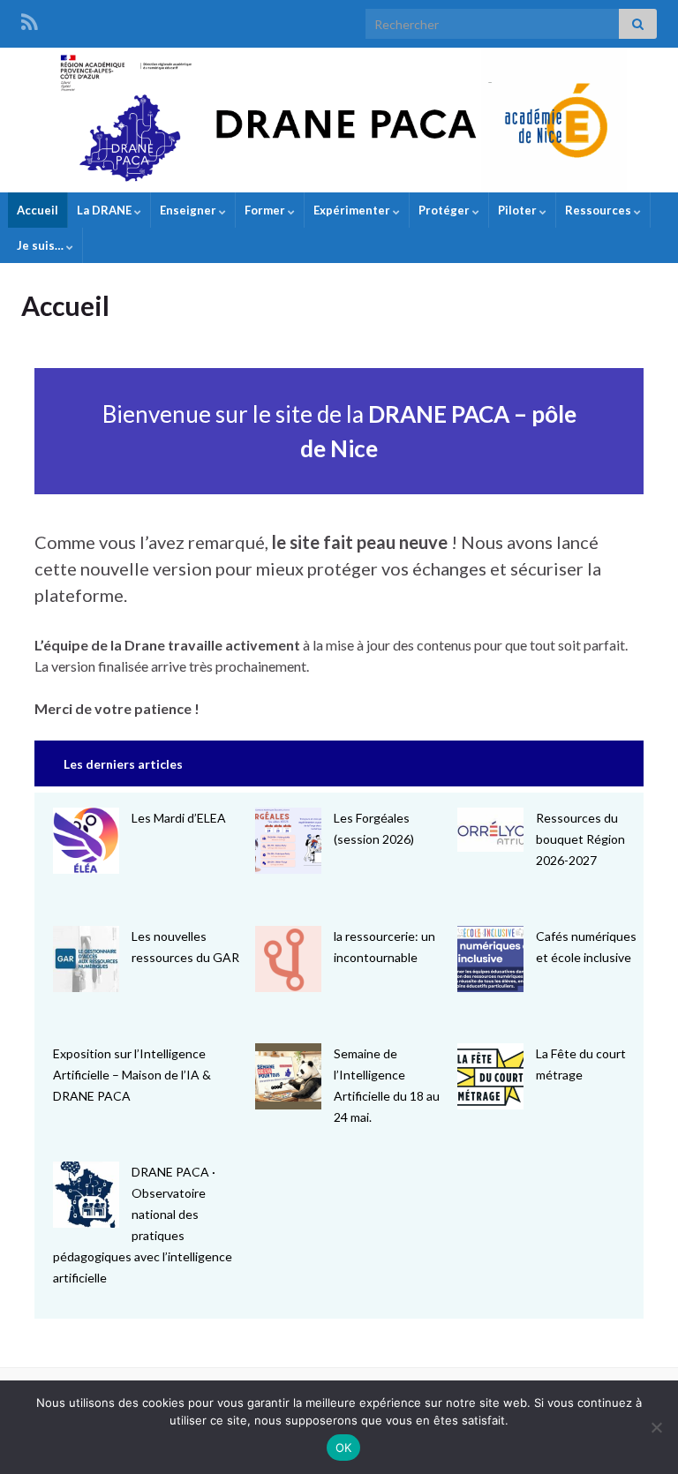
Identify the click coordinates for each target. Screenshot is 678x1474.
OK (343, 1447)
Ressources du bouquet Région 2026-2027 (580, 839)
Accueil (37, 210)
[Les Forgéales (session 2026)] (288, 841)
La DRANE (105, 210)
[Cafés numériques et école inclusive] (490, 959)
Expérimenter (353, 210)
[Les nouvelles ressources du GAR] (86, 959)
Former (266, 210)
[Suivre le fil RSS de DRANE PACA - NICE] (29, 19)
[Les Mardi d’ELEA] (86, 841)
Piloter (518, 210)
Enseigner (189, 210)
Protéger (445, 210)
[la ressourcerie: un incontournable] (288, 959)
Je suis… (41, 245)
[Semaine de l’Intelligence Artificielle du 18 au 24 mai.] (288, 1076)
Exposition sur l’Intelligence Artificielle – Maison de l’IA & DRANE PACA (132, 1074)
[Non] (656, 1427)
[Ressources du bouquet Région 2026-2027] (490, 830)
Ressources (599, 210)
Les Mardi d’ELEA (179, 817)
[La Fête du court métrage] (490, 1076)
